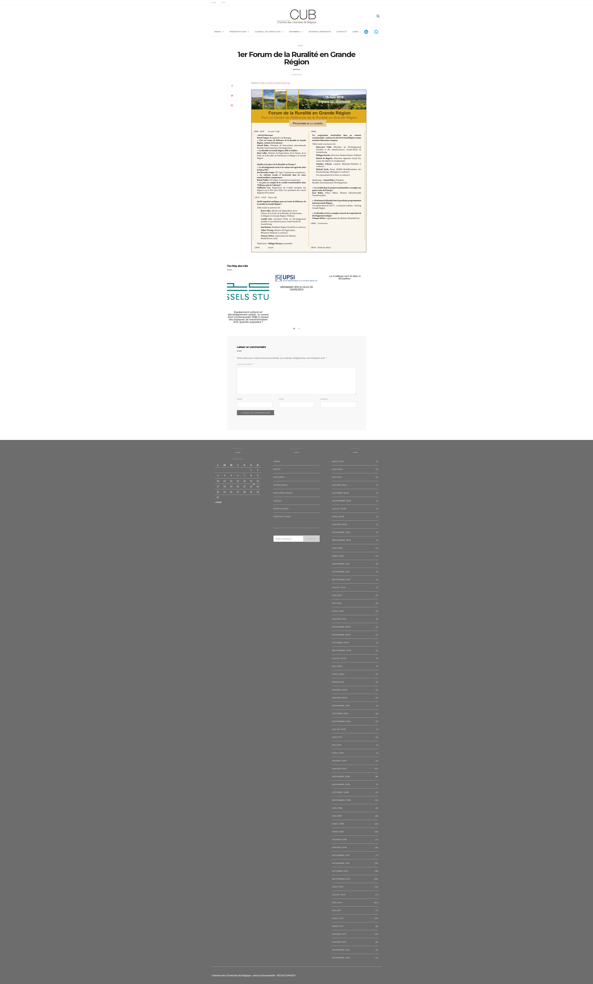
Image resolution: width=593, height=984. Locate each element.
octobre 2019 (340, 713)
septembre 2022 (341, 540)
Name (239, 399)
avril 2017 (338, 918)
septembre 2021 (341, 579)
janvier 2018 (339, 847)
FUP (223, 2)
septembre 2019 (341, 721)
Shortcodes (280, 508)
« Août (218, 501)
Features (278, 477)
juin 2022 (337, 548)
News (217, 31)
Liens (355, 31)
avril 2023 (338, 516)
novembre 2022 (341, 532)
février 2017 (339, 934)
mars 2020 (338, 682)
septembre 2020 (341, 650)
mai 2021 (336, 603)
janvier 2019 (339, 768)
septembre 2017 (341, 879)
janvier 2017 (339, 942)
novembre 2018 (341, 784)
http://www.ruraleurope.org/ (275, 82)
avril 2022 (338, 556)
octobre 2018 (340, 792)
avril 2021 (338, 611)
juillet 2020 (339, 658)
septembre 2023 (341, 501)
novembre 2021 (341, 571)
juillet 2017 (339, 894)
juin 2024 (337, 469)
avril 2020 (338, 674)
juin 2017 (337, 902)
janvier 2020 (339, 698)
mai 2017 (336, 910)
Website (324, 399)
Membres (294, 31)
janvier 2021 (339, 619)
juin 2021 (337, 595)
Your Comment (244, 364)
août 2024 (338, 461)
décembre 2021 (341, 564)
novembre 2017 (341, 863)
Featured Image (283, 493)
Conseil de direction (268, 31)
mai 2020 (337, 666)
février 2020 (339, 690)
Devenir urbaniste (320, 31)
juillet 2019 (339, 729)
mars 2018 (338, 831)
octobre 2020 (340, 642)
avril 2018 (338, 824)
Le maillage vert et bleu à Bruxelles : (344, 277)
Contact (341, 31)
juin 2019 (337, 737)
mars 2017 (338, 926)
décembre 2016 (341, 950)
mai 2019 (336, 745)
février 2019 (339, 761)
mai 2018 (337, 816)
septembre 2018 (341, 800)
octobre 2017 (340, 871)
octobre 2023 (340, 493)
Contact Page (281, 516)
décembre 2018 (341, 776)
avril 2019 (338, 753)
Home (276, 461)
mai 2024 (337, 477)
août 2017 (338, 887)
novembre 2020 (341, 634)
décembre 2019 (341, 705)
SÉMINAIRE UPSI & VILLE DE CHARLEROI (296, 288)
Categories (280, 485)
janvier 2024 (339, 485)
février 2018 (339, 839)
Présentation (237, 31)
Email (281, 399)
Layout (277, 501)
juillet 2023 (339, 508)
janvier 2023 (339, 524)
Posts (276, 469)
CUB (214, 2)
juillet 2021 (339, 587)
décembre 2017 (341, 855)
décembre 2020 (341, 627)
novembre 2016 (341, 958)
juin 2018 (337, 808)
